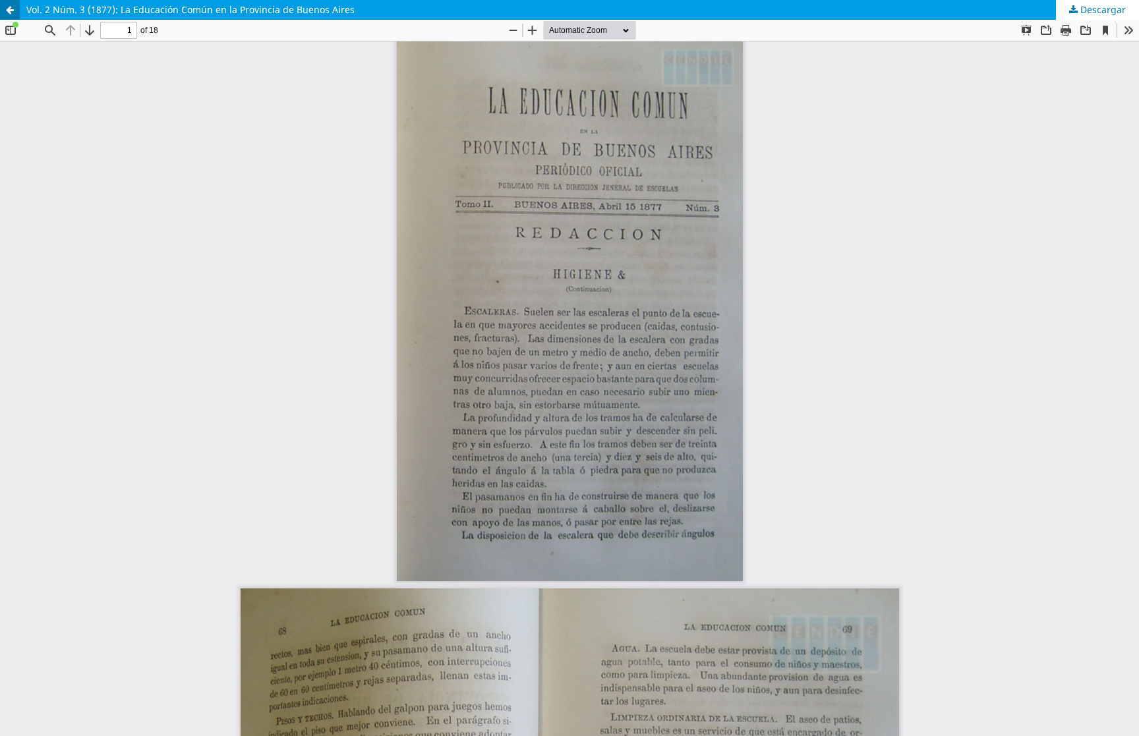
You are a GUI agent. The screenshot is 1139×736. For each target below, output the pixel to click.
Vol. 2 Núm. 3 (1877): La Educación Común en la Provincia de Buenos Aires (190, 9)
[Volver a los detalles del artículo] (10, 10)
